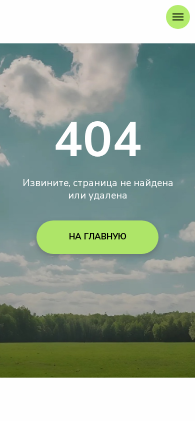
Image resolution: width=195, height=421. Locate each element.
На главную (97, 236)
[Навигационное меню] (178, 16)
